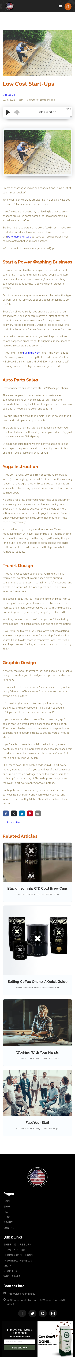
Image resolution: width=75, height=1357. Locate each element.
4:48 (68, 108)
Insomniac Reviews (17, 1260)
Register (10, 1271)
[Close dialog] (70, 1323)
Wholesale (12, 1276)
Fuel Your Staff (37, 1123)
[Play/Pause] (7, 112)
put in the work (31, 352)
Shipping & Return (17, 1244)
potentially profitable (19, 236)
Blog (7, 1217)
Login (7, 1265)
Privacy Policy (14, 1249)
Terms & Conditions (18, 1255)
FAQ (6, 1211)
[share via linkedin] (22, 813)
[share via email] (38, 813)
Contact (9, 1227)
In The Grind (9, 95)
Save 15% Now (19, 1347)
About (8, 1222)
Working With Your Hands (37, 1052)
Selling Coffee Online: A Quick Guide (38, 982)
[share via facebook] (6, 813)
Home (7, 1201)
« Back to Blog (12, 822)
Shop (7, 1206)
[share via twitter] (14, 813)
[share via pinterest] (30, 813)
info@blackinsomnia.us (21, 1293)
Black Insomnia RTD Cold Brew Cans (37, 888)
